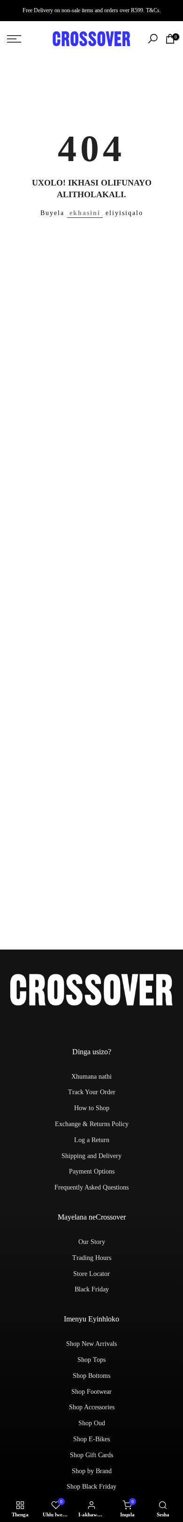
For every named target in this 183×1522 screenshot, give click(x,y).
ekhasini (84, 212)
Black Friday (92, 1289)
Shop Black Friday (91, 1486)
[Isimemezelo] (91, 10)
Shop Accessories (91, 1407)
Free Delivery (38, 10)
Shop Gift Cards (91, 1455)
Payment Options (91, 1171)
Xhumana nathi (91, 1076)
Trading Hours (91, 1257)
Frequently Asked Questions (91, 1187)
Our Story (91, 1241)
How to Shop (91, 1108)
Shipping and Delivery (91, 1155)
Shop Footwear (91, 1391)
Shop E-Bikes (91, 1439)
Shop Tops (91, 1359)
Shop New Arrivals (91, 1343)
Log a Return (91, 1139)
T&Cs (153, 10)
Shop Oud (91, 1423)
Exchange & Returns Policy (92, 1124)
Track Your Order (91, 1092)
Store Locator (91, 1273)
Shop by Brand (92, 1471)
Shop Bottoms (91, 1375)
